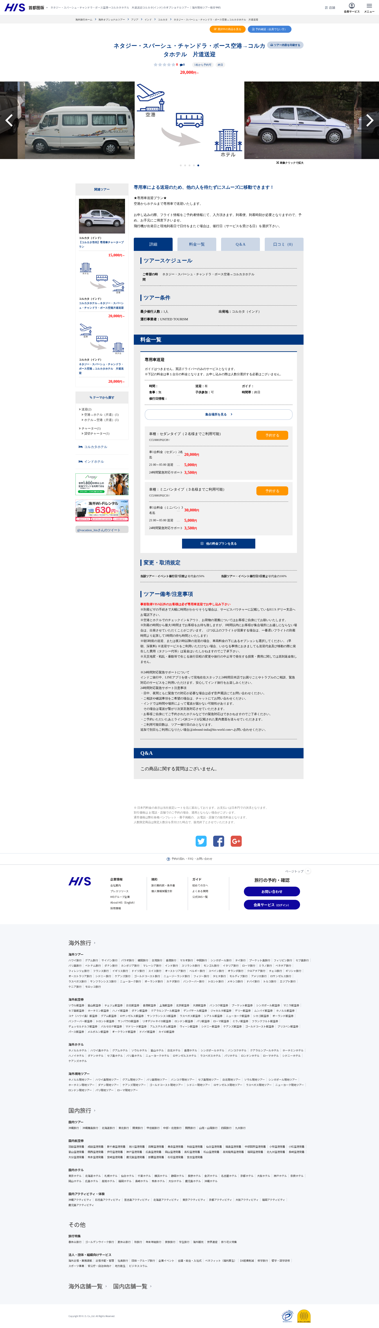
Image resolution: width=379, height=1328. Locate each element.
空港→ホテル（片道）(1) (101, 414)
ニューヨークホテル (157, 1055)
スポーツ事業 (76, 1266)
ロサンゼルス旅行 (280, 976)
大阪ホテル (263, 1176)
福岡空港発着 (255, 1152)
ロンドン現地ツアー (80, 1090)
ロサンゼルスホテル (185, 1055)
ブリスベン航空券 (287, 1026)
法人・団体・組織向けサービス (89, 1254)
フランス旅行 (101, 971)
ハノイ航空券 (120, 1010)
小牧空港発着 (277, 1146)
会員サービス (352, 11)
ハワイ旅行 (75, 960)
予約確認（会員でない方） (271, 29)
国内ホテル (76, 1170)
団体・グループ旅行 (143, 1260)
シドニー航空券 (210, 1026)
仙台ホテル (127, 1176)
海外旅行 (79, 942)
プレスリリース (119, 891)
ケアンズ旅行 (123, 976)
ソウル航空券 (76, 1005)
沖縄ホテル (211, 1181)
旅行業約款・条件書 (163, 885)
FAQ (190, 858)
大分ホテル (175, 1181)
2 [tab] (185, 165)
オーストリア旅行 (175, 971)
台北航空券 (132, 1005)
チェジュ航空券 (113, 1005)
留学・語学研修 (281, 1260)
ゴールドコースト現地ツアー (166, 1085)
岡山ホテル (75, 1181)
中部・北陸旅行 (172, 1128)
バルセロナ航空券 (111, 1026)
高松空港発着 (192, 1152)
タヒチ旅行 (219, 976)
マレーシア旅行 (152, 965)
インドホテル (94, 461)
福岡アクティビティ (273, 1199)
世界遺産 (212, 1242)
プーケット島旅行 (259, 960)
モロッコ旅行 (93, 986)
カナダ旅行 (173, 981)
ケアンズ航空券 (232, 1026)
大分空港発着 (76, 1157)
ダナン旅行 (111, 965)
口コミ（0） (284, 244)
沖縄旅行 (73, 1128)
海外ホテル (76, 1044)
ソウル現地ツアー (254, 1079)
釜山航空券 (94, 1005)
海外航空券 (76, 999)
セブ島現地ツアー (208, 1079)
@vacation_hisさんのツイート (99, 530)
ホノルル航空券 (285, 1010)
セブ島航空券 (76, 1010)
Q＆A (240, 244)
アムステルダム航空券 (163, 1026)
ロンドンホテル (250, 1055)
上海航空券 (166, 1005)
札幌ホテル (111, 1176)
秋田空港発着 (195, 1146)
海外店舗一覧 (85, 1286)
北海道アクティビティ (166, 1199)
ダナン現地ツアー (108, 1085)
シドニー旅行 (103, 976)
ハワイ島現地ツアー (107, 1079)
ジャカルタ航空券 (221, 1010)
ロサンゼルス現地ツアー (228, 1085)
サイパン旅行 (110, 960)
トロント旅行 (216, 981)
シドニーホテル (291, 1055)
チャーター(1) (91, 428)
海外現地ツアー (79, 1073)
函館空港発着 (156, 1146)
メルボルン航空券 (98, 1031)
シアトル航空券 (213, 1016)
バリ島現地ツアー (157, 1079)
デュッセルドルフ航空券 (82, 1026)
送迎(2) (86, 409)
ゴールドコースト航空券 (259, 1026)
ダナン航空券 (139, 1010)
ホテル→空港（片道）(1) (101, 420)
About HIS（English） (123, 902)
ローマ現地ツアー (127, 1090)
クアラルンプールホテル (264, 1050)
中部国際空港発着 (255, 1146)
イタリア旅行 (231, 965)
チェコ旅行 (275, 971)
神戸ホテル (280, 1176)
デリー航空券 (243, 1010)
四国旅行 (226, 1128)
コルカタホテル (95, 447)
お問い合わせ (204, 858)
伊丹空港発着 (115, 1152)
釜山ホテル (157, 1050)
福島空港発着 (233, 1146)
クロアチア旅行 (256, 971)
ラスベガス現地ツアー (259, 1085)
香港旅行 (171, 960)
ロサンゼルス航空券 (132, 1016)
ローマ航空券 (221, 1021)
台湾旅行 (157, 960)
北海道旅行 (108, 1128)
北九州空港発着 (276, 1152)
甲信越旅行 (153, 1128)
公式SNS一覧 (200, 897)
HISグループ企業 (120, 897)
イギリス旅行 (120, 971)
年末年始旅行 (153, 1242)
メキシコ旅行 (235, 981)
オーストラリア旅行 (80, 976)
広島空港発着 (153, 1152)
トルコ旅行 (269, 981)
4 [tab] (194, 165)
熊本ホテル (158, 1181)
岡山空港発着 (173, 1152)
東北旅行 (123, 1128)
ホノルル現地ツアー (80, 1079)
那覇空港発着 (156, 1157)
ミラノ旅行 (265, 965)
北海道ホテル (93, 1176)
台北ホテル (174, 1050)
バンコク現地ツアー (183, 1079)
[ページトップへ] (308, 870)
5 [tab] (198, 165)
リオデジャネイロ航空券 (156, 1021)
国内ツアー (76, 1122)
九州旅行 (240, 1128)
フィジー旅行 (201, 976)
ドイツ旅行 (138, 971)
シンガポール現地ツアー (282, 1079)
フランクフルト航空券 (265, 1021)
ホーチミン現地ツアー (81, 1085)
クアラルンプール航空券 (165, 1010)
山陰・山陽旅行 (208, 1128)
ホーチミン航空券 (98, 1010)
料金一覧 (197, 244)
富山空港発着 (76, 1152)
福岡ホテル (125, 1181)
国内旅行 (79, 1110)
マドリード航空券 (136, 1026)
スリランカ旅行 (191, 965)
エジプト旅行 (288, 981)
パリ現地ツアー (104, 1090)
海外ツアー (76, 954)
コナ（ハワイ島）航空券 (82, 1016)
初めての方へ (200, 885)
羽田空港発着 (76, 1146)
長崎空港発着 (296, 1152)
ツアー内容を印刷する (287, 45)
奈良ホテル (297, 1176)
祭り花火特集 (229, 1242)
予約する (272, 435)
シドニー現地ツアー (198, 1085)
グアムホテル (120, 1050)
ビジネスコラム (138, 1266)
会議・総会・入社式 (190, 1260)
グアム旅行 (91, 960)
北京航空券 (182, 1005)
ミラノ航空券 (240, 1021)
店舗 (332, 7)
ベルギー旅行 (197, 971)
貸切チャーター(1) (96, 433)
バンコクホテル (237, 1050)
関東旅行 (137, 1128)
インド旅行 (171, 965)
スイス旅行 (154, 971)
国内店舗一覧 (130, 1286)
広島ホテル (91, 1181)
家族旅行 (170, 1242)
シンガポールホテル (212, 1050)
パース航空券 (76, 1031)
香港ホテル (190, 1050)
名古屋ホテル (229, 1176)
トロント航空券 (105, 1021)
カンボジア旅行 (130, 965)
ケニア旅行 (75, 986)
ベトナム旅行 (93, 965)
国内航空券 (76, 1140)
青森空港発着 (175, 1146)
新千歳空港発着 (116, 1146)
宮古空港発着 (195, 1157)
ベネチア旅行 (283, 965)
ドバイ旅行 (253, 981)
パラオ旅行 (127, 960)
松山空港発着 (211, 1152)
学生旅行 (184, 1242)
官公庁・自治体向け (99, 1266)
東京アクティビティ (194, 1199)
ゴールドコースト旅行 (147, 976)
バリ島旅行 (75, 965)
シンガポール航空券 (268, 1005)
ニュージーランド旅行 (177, 976)
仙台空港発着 (214, 1146)
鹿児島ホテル (193, 1181)
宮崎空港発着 (115, 1157)
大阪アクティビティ (247, 1199)
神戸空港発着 (134, 1152)
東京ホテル (75, 1176)
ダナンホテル (96, 1055)
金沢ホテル (211, 1176)
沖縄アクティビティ (79, 1199)
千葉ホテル (144, 1176)
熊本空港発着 (96, 1157)
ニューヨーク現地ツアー (289, 1085)
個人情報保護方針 (161, 891)
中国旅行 (202, 960)
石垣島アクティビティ (108, 1199)
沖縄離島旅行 (90, 1128)
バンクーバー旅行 (193, 981)
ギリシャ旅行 (293, 971)
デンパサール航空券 (195, 1010)
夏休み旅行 (124, 1242)
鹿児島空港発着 (135, 1157)
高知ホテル (108, 1181)
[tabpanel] (189, 120)
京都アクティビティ (220, 1199)
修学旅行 (262, 1260)
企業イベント (166, 1260)
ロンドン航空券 (184, 1021)
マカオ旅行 (186, 960)
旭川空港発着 (137, 1146)
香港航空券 (149, 1005)
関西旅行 (190, 1128)
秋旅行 (138, 1242)
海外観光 (198, 1242)
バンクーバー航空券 (80, 1021)
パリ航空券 (203, 1021)
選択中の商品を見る (229, 29)
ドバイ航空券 (147, 1031)
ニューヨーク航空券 (238, 1016)
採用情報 (115, 908)
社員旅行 (123, 1260)
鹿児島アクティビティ (81, 1205)
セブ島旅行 (302, 960)
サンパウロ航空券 (128, 1021)
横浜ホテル (161, 1176)
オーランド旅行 (154, 981)
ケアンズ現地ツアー (134, 1085)
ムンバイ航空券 (263, 1010)
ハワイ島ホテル (99, 1050)
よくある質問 (200, 891)
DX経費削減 (247, 1260)
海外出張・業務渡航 (80, 1260)
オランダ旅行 (235, 971)
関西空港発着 (96, 1152)
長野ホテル (194, 1176)
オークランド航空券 (124, 1031)
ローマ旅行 (248, 965)
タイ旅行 (240, 960)
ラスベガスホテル (210, 1055)
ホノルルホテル (77, 1050)
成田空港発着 (96, 1146)
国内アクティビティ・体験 (86, 1194)
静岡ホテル (177, 1176)
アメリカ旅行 (259, 976)
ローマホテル (271, 1055)
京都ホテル (247, 1176)
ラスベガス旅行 (77, 981)
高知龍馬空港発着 (233, 1152)
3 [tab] (189, 165)
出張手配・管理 (105, 1260)
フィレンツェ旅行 (78, 971)
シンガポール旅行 (221, 960)
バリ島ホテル (134, 1055)
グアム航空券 (108, 1016)
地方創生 (120, 1266)
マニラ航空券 (291, 1005)
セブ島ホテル (115, 1055)
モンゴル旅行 (211, 965)
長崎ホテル (141, 1181)
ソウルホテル (139, 1050)
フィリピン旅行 (283, 960)
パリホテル (231, 1055)
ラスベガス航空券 (190, 1016)
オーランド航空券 (282, 1016)
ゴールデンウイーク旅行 (99, 1242)
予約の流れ (178, 858)
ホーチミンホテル (293, 1050)
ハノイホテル (76, 1055)
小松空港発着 (296, 1146)
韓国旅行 (143, 960)
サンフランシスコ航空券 (161, 1016)
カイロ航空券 (166, 1031)
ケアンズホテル (77, 1061)
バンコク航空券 (218, 1005)
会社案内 (115, 885)
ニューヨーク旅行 (130, 981)
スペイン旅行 (216, 971)
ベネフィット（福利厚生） (221, 1260)
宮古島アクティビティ (137, 1199)
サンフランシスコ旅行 (103, 981)
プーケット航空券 (242, 1005)
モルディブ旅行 (238, 976)
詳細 (153, 244)
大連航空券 (199, 1005)
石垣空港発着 (175, 1157)
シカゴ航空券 (261, 1016)
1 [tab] (181, 165)
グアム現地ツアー (132, 1079)
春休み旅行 (75, 1242)
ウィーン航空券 (189, 1026)
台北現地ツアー (231, 1079)
